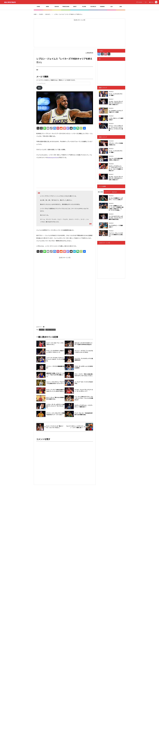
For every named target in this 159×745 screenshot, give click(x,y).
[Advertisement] (79, 33)
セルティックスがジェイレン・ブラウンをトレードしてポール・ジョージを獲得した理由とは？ (116, 168)
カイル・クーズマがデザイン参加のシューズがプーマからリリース (55, 351)
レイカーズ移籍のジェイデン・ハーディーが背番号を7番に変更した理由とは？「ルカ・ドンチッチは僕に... (116, 208)
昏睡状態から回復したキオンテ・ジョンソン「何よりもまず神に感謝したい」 (55, 374)
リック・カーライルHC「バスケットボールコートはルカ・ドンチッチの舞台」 (55, 359)
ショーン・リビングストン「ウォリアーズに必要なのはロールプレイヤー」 (55, 382)
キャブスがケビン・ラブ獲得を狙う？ (116, 226)
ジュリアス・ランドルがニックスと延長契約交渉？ (84, 359)
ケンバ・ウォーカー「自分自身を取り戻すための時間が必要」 (84, 413)
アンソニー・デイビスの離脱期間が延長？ (55, 367)
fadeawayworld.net (53, 157)
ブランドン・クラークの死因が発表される (116, 143)
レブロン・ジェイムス (50, 329)
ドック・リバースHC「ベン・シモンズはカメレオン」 (55, 343)
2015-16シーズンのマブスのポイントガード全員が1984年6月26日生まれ (83, 343)
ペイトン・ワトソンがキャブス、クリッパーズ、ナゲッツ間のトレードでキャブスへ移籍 (116, 128)
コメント (40, 326)
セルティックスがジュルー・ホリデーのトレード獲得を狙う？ (84, 406)
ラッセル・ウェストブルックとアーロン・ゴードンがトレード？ (84, 390)
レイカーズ (42, 329)
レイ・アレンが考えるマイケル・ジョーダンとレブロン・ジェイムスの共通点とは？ (84, 398)
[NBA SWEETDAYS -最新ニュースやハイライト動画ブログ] (10, 2)
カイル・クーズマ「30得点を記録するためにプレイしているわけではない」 (55, 390)
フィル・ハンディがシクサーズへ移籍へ (116, 94)
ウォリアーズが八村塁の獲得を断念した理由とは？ (116, 159)
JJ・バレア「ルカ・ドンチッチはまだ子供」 (84, 382)
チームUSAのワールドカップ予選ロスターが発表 (116, 111)
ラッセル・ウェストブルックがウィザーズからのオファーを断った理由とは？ (116, 103)
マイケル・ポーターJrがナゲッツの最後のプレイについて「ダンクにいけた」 (55, 406)
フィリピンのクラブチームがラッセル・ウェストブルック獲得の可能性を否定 (116, 218)
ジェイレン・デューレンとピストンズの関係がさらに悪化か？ (116, 234)
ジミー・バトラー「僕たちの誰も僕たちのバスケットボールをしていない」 (84, 374)
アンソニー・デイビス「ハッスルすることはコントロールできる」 (84, 351)
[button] (156, 2)
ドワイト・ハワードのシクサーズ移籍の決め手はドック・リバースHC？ (55, 413)
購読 (39, 88)
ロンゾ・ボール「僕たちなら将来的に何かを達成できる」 (55, 398)
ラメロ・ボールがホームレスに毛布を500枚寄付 (84, 367)
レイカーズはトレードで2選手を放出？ (116, 118)
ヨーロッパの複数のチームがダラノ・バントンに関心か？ (116, 198)
